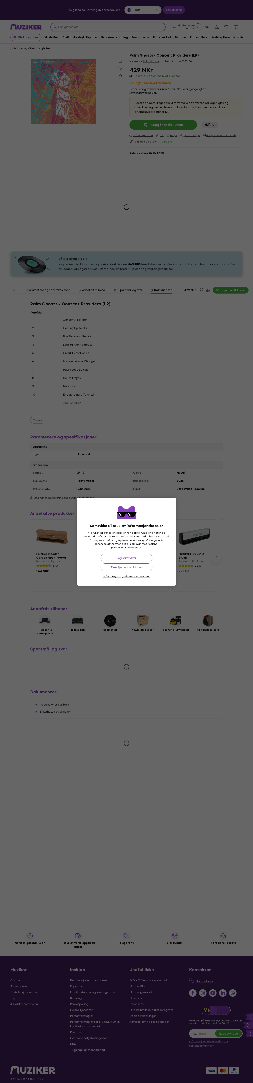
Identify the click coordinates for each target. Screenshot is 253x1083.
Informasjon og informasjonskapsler (126, 576)
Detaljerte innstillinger (126, 567)
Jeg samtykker (126, 558)
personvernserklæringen (126, 547)
